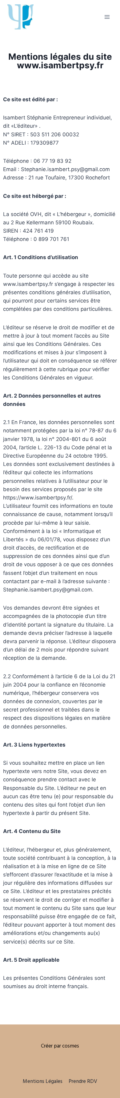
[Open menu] (107, 17)
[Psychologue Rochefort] (20, 16)
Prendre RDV (83, 1081)
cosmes (70, 1046)
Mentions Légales (42, 1081)
